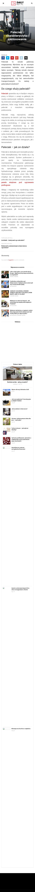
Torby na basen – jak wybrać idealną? (19, 429)
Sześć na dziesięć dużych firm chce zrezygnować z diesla (20, 588)
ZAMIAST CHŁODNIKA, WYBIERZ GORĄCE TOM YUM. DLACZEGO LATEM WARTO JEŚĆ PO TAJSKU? (21, 292)
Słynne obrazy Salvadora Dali (20, 389)
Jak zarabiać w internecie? (19, 409)
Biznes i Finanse (14, 276)
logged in (11, 260)
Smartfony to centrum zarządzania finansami (18, 448)
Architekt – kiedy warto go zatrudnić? (13, 240)
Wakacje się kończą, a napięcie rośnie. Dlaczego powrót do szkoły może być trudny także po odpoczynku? (21, 312)
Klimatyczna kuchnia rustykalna (20, 728)
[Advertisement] (17, 342)
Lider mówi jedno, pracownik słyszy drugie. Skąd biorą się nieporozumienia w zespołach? (21, 273)
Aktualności (17, 28)
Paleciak (4, 93)
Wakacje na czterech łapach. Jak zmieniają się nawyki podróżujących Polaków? (20, 302)
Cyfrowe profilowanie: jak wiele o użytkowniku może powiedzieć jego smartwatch (21, 439)
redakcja (15, 384)
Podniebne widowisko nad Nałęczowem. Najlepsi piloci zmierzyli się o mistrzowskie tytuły (21, 283)
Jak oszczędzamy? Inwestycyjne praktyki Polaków (21, 399)
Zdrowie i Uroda (14, 295)
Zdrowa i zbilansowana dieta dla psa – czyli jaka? (21, 419)
